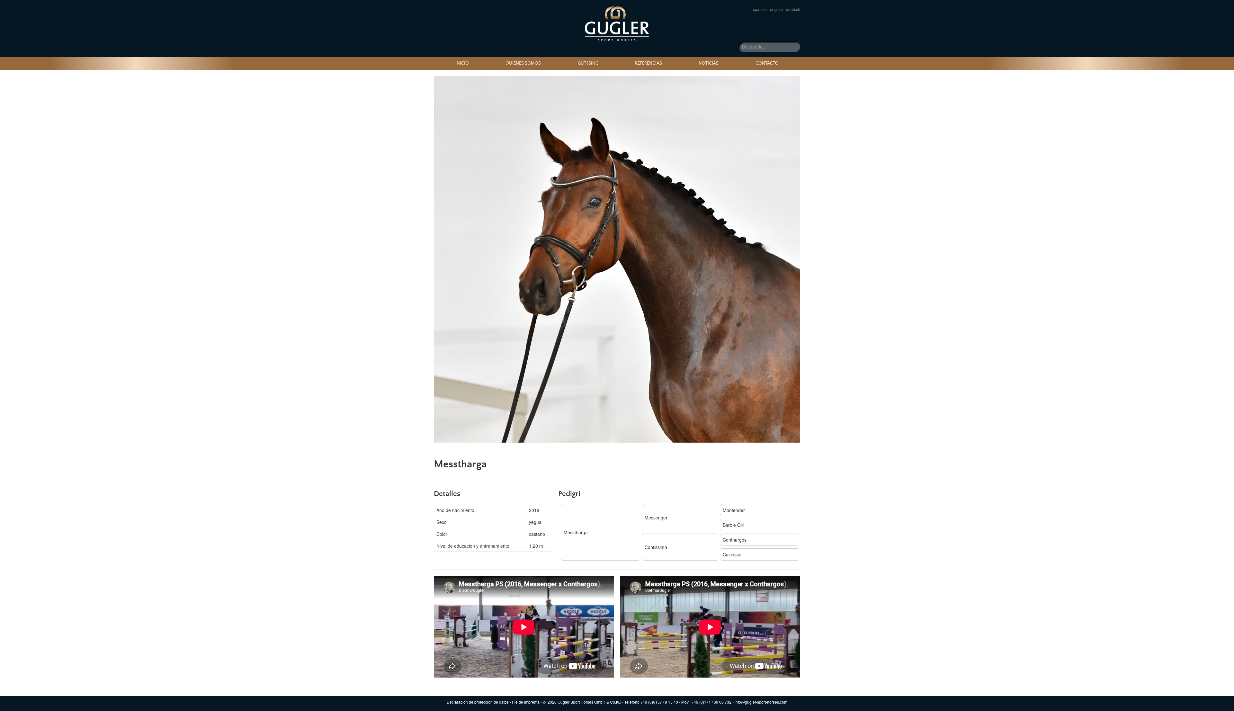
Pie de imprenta (526, 702)
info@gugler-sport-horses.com (761, 702)
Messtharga (617, 23)
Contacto (767, 63)
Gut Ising (588, 63)
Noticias (709, 63)
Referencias (648, 63)
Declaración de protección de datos (478, 702)
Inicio (462, 63)
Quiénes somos (523, 63)
